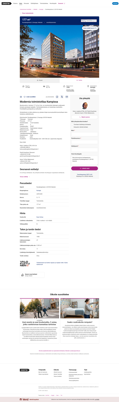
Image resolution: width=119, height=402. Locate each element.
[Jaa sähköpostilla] (67, 97)
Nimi (73, 130)
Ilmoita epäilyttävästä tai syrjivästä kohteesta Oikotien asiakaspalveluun (59, 351)
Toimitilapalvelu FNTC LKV (84, 174)
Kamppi (41, 9)
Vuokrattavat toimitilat (25, 9)
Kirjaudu (115, 3)
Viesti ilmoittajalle (76, 154)
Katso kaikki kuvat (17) (90, 28)
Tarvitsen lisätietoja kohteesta (82, 124)
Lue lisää (97, 399)
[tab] (40, 80)
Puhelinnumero (76, 138)
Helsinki (35, 9)
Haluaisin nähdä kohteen (81, 127)
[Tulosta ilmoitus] (21, 97)
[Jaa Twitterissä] (62, 97)
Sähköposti (75, 146)
